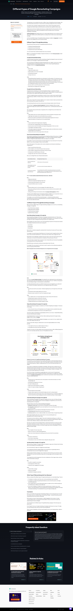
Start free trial (62, 1)
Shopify (44, 590)
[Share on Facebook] (43, 16)
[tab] (20, 531)
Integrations (35, 1)
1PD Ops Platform (18, 1)
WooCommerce (45, 592)
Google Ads (56, 38)
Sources (30, 590)
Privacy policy (26, 609)
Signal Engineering (25, 1)
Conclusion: (12, 30)
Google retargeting (30, 33)
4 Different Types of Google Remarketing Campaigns (16, 26)
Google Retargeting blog (40, 65)
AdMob (38, 317)
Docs (51, 594)
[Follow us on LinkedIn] (13, 609)
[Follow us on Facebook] (10, 609)
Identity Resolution (31, 592)
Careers (59, 594)
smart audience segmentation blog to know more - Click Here (41, 175)
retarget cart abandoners (36, 374)
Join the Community (15, 599)
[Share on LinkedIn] (44, 16)
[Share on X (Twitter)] (42, 16)
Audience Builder (31, 594)
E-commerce (38, 590)
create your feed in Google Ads (39, 105)
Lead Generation (38, 592)
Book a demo (56, 1)
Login (51, 1)
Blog (13, 3)
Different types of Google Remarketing (16, 24)
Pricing (39, 1)
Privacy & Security (31, 603)
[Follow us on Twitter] (12, 609)
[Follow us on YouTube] (15, 609)
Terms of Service (31, 609)
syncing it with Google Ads (51, 191)
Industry (30, 1)
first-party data (56, 53)
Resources (42, 1)
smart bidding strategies (36, 279)
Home (11, 3)
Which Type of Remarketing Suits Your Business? (16, 28)
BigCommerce (45, 594)
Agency (37, 594)
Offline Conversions (31, 599)
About (58, 590)
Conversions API (31, 601)
